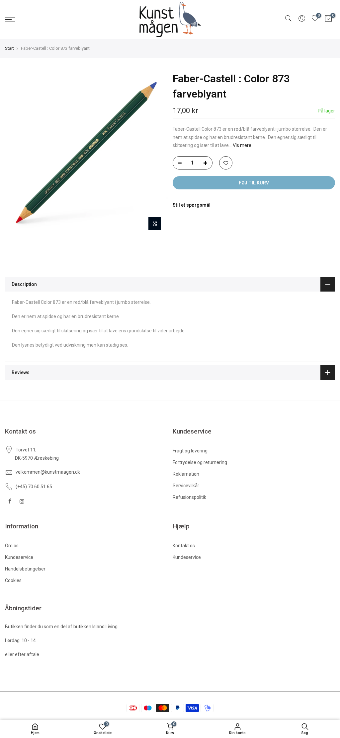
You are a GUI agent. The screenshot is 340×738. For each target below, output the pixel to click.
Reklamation (186, 474)
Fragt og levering (190, 450)
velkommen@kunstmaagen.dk (48, 472)
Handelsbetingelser (25, 568)
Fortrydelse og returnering (200, 462)
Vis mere (241, 145)
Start (9, 48)
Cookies (13, 580)
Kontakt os (184, 545)
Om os (12, 545)
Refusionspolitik (189, 497)
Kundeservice (19, 557)
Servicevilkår (186, 485)
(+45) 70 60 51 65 (34, 486)
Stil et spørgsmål (192, 205)
